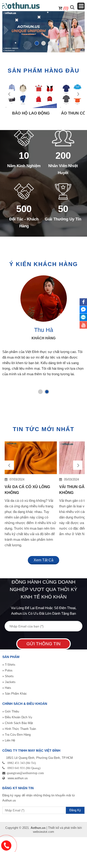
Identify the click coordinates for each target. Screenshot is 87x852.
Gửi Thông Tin (43, 643)
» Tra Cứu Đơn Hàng (16, 734)
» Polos (7, 670)
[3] (50, 43)
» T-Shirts (8, 664)
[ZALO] (83, 317)
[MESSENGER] (83, 309)
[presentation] (11, 335)
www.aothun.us (18, 778)
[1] (37, 43)
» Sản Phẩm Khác (14, 693)
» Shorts (8, 676)
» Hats (6, 688)
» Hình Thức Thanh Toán (19, 729)
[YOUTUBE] (83, 325)
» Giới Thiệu (10, 711)
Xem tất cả (43, 560)
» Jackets (9, 682)
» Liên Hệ (8, 740)
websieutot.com (43, 831)
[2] (43, 43)
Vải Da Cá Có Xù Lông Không (27, 490)
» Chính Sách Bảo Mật (17, 723)
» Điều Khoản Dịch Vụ (17, 717)
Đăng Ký (75, 810)
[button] (40, 391)
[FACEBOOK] (83, 302)
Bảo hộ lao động (31, 113)
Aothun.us (38, 828)
